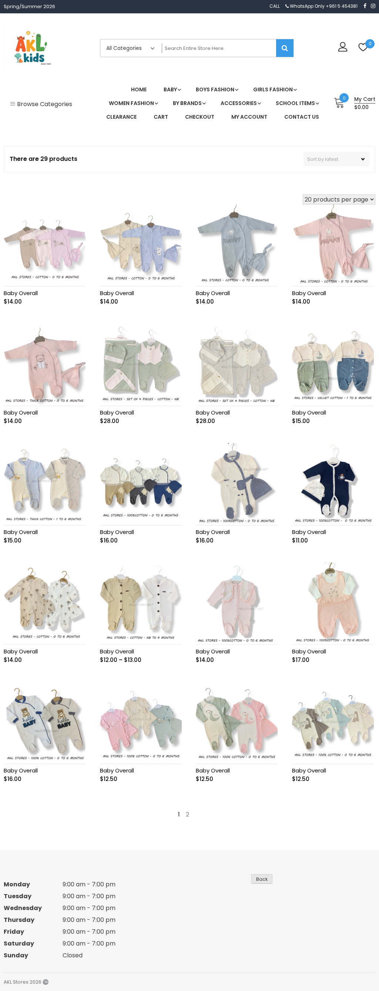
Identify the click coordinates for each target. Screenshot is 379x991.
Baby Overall (21, 293)
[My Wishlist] (363, 47)
